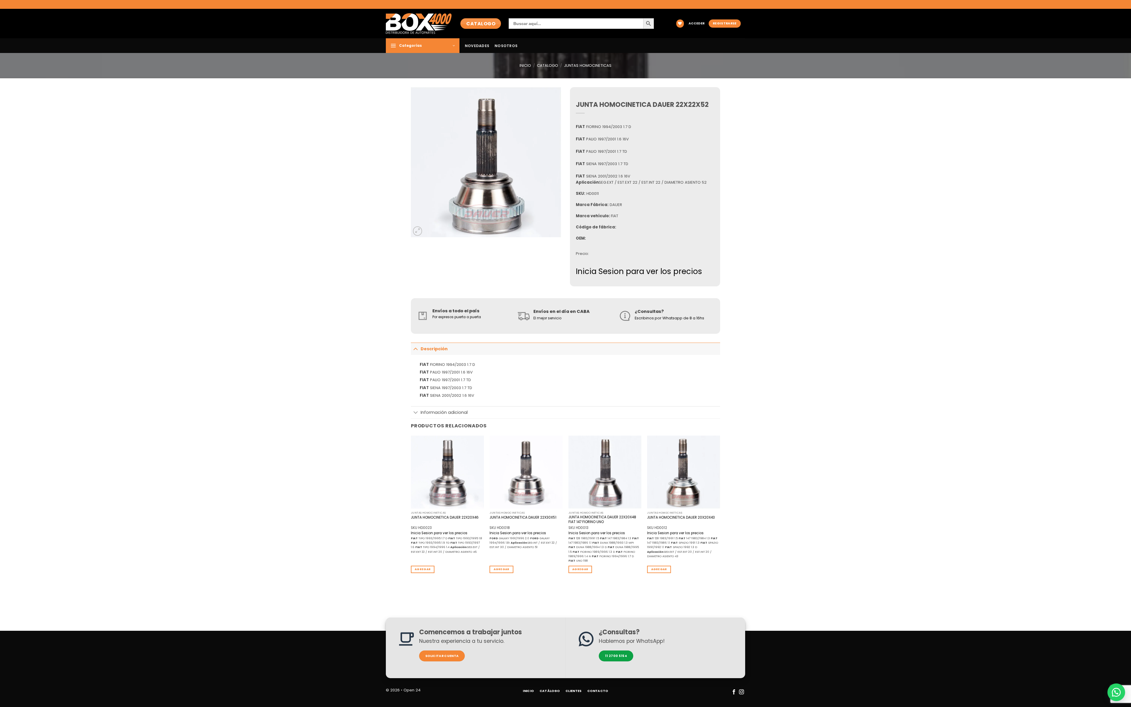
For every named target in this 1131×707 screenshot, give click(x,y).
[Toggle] (415, 348)
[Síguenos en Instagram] (741, 692)
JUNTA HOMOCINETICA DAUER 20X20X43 (681, 517)
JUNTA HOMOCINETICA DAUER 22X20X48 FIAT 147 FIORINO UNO (602, 519)
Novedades (477, 45)
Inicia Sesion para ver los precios (639, 271)
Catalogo (547, 65)
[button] (697, 23)
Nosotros (506, 45)
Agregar (423, 569)
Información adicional (444, 412)
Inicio (525, 65)
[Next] (719, 509)
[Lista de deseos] (680, 23)
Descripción (434, 349)
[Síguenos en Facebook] (733, 692)
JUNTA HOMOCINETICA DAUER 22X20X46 (445, 517)
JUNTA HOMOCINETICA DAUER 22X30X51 (523, 517)
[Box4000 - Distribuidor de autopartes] (419, 23)
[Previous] (411, 509)
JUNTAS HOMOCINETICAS (587, 65)
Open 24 (412, 690)
